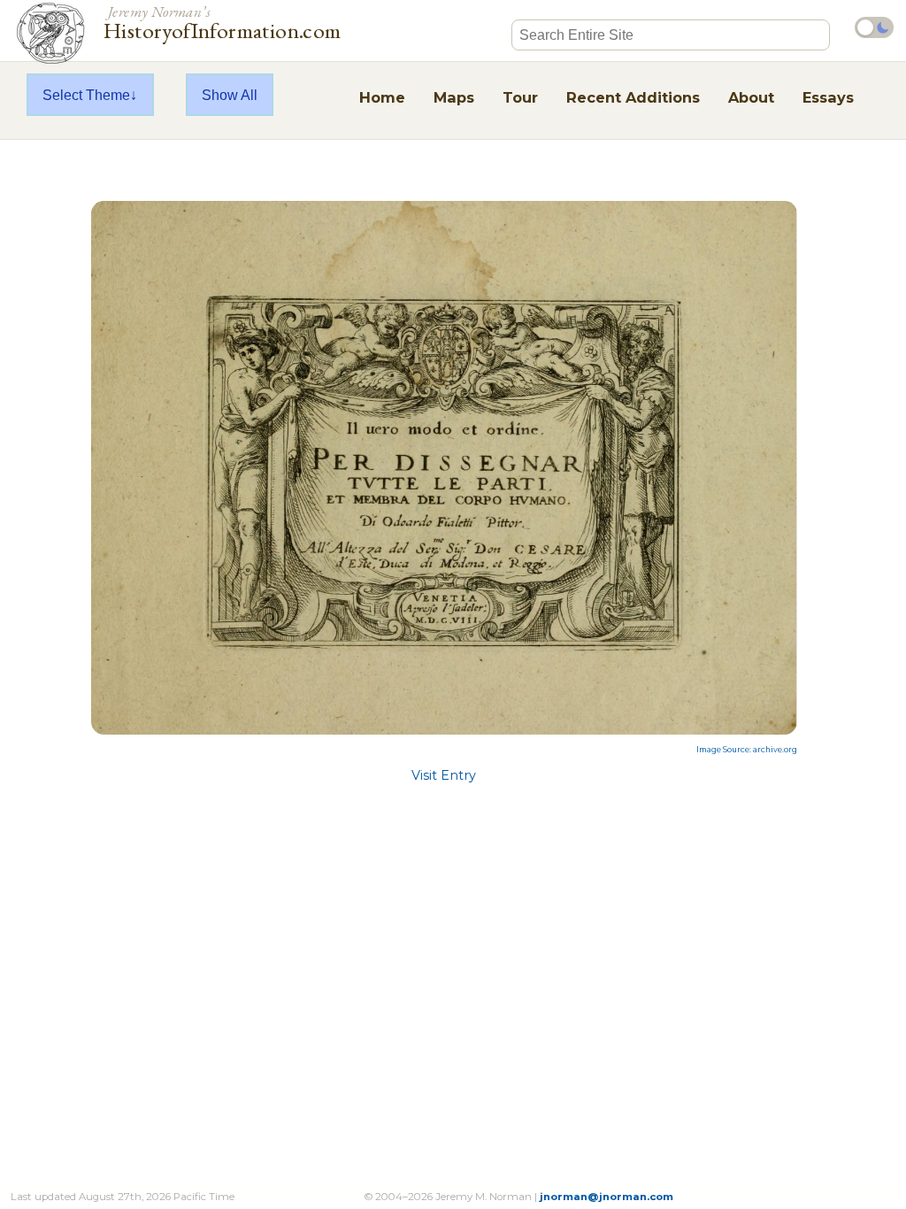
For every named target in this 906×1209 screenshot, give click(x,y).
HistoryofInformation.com (223, 21)
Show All (229, 95)
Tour (520, 97)
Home (382, 97)
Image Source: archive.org (746, 749)
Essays (828, 97)
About (751, 97)
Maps (454, 97)
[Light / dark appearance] (874, 27)
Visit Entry (443, 775)
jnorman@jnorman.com (606, 1196)
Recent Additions (633, 97)
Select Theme (86, 95)
